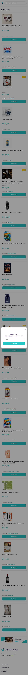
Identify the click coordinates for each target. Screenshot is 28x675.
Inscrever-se (14, 343)
